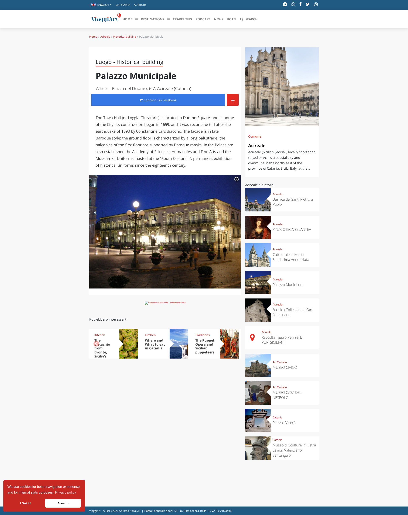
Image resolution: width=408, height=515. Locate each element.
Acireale (105, 36)
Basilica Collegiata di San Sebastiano (292, 312)
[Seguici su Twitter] (308, 4)
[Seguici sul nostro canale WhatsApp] (293, 4)
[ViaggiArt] (106, 19)
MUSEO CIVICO (285, 367)
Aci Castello (280, 362)
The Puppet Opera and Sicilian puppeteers (204, 346)
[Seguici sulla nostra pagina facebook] (300, 4)
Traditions (202, 335)
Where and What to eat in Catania (155, 344)
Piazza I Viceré (284, 422)
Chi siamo (123, 5)
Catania (277, 417)
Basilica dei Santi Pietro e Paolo (293, 202)
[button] (101, 5)
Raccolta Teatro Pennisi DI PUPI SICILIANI (282, 340)
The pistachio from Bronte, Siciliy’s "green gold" (102, 352)
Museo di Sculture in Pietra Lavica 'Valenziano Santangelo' (294, 450)
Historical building (124, 36)
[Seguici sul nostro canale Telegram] (285, 4)
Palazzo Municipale (288, 284)
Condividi (160, 100)
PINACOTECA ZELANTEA (292, 229)
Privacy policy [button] (65, 492)
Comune (254, 136)
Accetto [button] (63, 503)
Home (93, 36)
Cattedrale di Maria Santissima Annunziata (291, 257)
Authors (140, 5)
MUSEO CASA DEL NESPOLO (287, 395)
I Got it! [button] (25, 503)
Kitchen (99, 335)
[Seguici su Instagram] (316, 4)
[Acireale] (282, 86)
